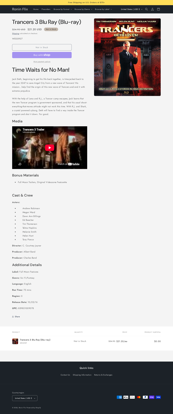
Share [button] (17, 316)
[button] (62, 9)
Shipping (15, 33)
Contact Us (65, 374)
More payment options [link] (42, 61)
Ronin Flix (22, 408)
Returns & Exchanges (103, 374)
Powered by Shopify (34, 408)
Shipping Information (82, 374)
